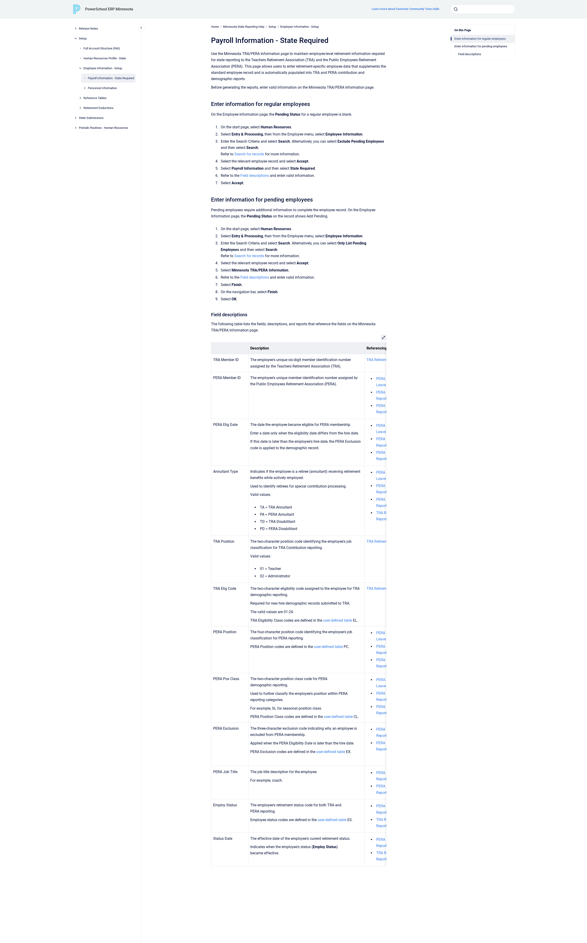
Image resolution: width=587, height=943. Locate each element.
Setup (82, 38)
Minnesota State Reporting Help (243, 26)
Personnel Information (102, 88)
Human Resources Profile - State (104, 58)
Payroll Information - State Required (111, 78)
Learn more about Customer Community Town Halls (405, 9)
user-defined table (337, 620)
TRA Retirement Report (385, 360)
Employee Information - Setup (102, 68)
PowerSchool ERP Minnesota (109, 9)
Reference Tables (95, 98)
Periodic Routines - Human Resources (103, 128)
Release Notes (88, 28)
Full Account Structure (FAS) (101, 48)
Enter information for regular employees (480, 38)
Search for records (249, 154)
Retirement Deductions (98, 108)
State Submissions (91, 118)
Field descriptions (469, 54)
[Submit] (455, 9)
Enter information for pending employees (480, 46)
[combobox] (483, 9)
